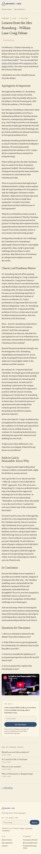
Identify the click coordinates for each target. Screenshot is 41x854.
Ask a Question (19, 9)
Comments (28, 828)
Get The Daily (20, 724)
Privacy (22, 828)
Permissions (6, 830)
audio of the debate (10, 63)
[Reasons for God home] (20, 4)
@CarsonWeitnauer (30, 843)
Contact (5, 846)
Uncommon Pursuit (30, 840)
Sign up (34, 822)
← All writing (7, 787)
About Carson (7, 9)
